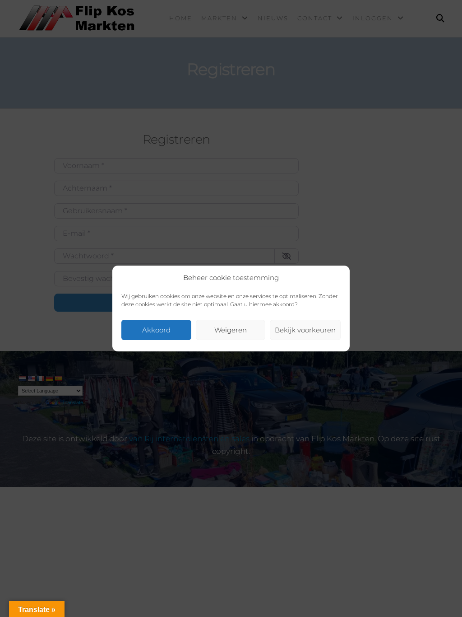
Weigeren (230, 330)
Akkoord (156, 330)
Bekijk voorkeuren (305, 330)
